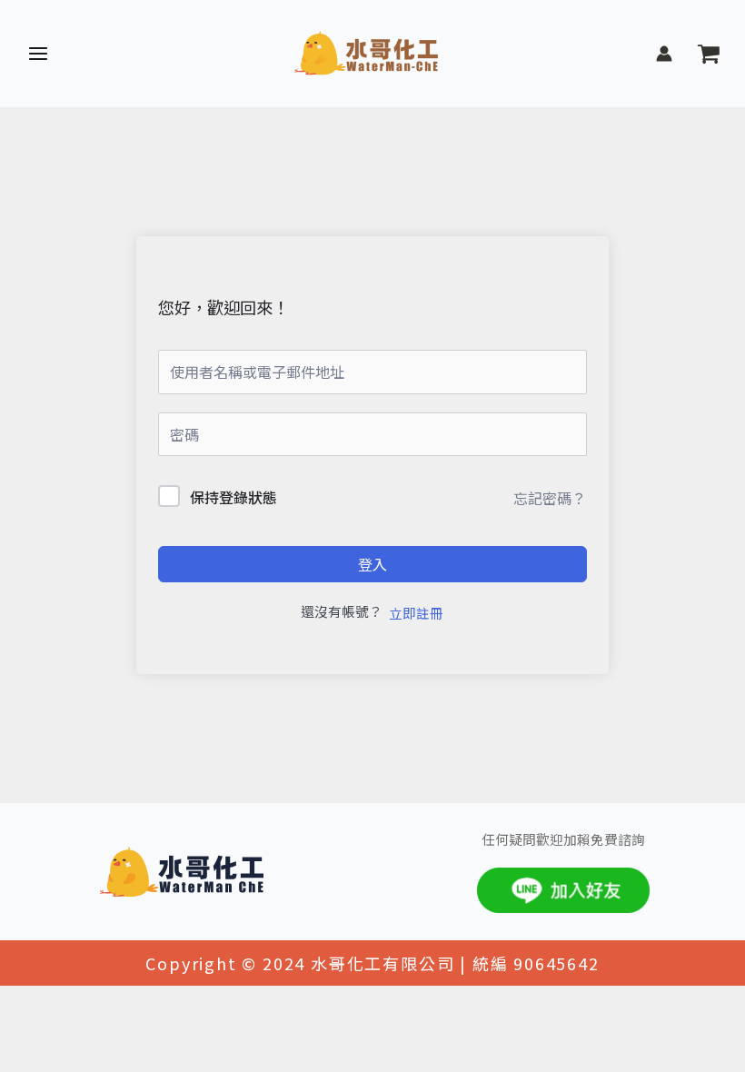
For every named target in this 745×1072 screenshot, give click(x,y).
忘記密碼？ (549, 498)
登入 (372, 564)
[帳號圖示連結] (664, 53)
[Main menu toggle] (38, 54)
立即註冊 (416, 612)
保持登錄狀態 (233, 497)
